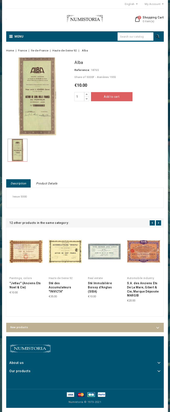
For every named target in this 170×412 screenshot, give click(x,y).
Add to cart (112, 96)
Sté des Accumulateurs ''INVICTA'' (60, 287)
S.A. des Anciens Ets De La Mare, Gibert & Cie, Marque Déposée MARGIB (143, 289)
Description (18, 183)
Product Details (46, 183)
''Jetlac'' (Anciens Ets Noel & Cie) (25, 285)
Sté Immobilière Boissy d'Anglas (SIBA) (100, 287)
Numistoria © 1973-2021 (85, 401)
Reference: (82, 70)
